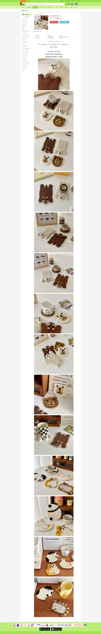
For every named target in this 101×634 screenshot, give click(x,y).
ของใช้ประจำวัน (24, 67)
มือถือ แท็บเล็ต (26, 46)
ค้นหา (67, 4)
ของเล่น (25, 24)
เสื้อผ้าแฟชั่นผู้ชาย (24, 22)
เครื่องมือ (25, 59)
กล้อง (24, 39)
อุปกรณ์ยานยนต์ (26, 52)
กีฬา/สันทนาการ (26, 61)
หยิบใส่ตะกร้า (54, 22)
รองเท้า (25, 26)
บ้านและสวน (26, 50)
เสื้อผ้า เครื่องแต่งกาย (27, 31)
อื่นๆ (24, 69)
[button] (28, 7)
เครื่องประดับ (26, 33)
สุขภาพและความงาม (27, 35)
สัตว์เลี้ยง (25, 65)
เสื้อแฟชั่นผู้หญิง (24, 20)
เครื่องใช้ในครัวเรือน (27, 48)
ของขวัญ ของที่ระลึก (27, 63)
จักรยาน (25, 57)
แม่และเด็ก (25, 18)
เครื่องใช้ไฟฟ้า (26, 37)
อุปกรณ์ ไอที (25, 41)
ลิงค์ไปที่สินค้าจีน (64, 22)
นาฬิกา (25, 44)
